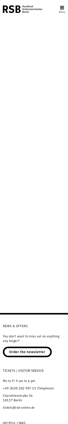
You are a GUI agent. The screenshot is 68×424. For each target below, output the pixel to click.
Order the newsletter (27, 351)
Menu (62, 11)
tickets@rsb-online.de (19, 407)
